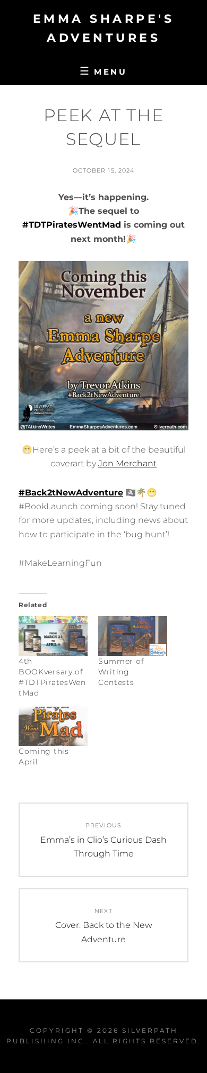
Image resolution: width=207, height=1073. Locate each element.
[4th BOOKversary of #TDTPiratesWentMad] (53, 635)
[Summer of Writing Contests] (132, 635)
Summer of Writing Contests (121, 671)
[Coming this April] (53, 726)
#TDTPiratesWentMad (71, 225)
